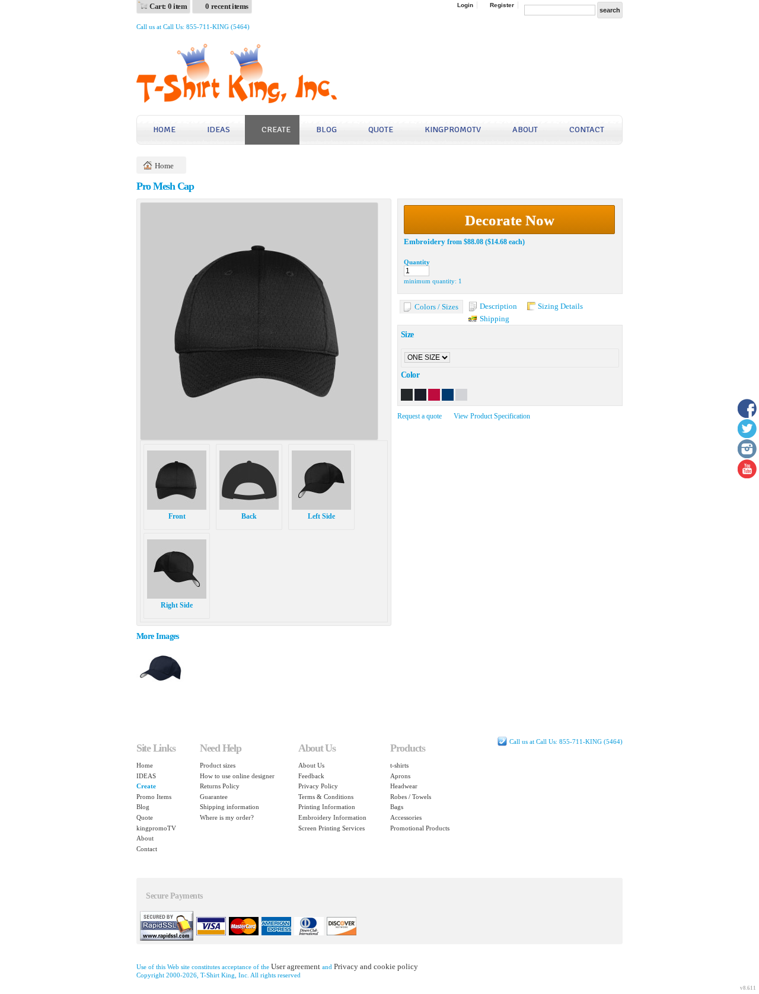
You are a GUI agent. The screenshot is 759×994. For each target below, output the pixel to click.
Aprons (400, 775)
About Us (311, 765)
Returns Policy (220, 786)
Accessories (406, 817)
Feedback (311, 775)
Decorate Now (509, 220)
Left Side (321, 516)
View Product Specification (492, 416)
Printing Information (326, 806)
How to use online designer (237, 775)
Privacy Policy (318, 786)
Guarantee (214, 796)
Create (276, 129)
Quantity (417, 262)
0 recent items (226, 6)
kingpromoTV (453, 129)
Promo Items (153, 796)
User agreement (295, 966)
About (525, 129)
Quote (380, 129)
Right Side (177, 605)
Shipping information (229, 806)
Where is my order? (227, 817)
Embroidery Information (332, 817)
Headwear (403, 786)
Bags (396, 806)
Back (249, 516)
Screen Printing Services (331, 828)
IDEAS (218, 129)
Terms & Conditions (325, 796)
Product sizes (217, 765)
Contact (586, 129)
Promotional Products (419, 828)
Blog (326, 129)
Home (164, 129)
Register (502, 5)
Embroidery (424, 241)
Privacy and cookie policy (376, 966)
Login (465, 5)
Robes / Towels (410, 796)
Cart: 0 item (168, 6)
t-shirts (399, 765)
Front (177, 516)
